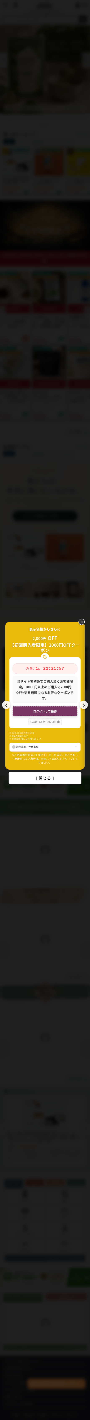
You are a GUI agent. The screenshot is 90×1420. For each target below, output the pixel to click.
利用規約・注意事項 (27, 746)
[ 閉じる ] (45, 778)
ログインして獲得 (45, 711)
